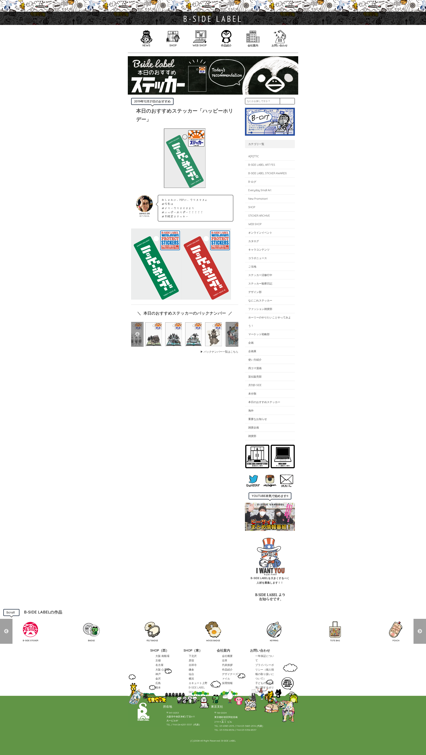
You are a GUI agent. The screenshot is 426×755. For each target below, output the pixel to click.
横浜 (191, 678)
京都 (158, 660)
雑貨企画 (253, 427)
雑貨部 (252, 436)
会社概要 (227, 656)
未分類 (252, 393)
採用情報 (227, 683)
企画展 (252, 351)
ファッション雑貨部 (260, 309)
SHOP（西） (159, 650)
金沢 (158, 678)
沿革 (224, 660)
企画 (251, 342)
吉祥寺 (193, 665)
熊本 (158, 687)
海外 (251, 410)
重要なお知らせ (257, 419)
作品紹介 (227, 669)
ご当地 (252, 266)
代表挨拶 (227, 665)
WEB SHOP (255, 224)
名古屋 (159, 665)
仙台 (191, 674)
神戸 (158, 674)
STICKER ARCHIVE (259, 215)
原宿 (191, 660)
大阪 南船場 (162, 656)
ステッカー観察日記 (260, 283)
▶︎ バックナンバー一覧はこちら (219, 351)
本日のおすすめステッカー (264, 402)
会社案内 (223, 650)
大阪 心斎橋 (162, 669)
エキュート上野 (198, 683)
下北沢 (193, 656)
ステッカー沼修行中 (260, 275)
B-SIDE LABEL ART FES (261, 164)
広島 (158, 683)
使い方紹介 (255, 359)
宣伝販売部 (255, 376)
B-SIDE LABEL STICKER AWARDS (267, 173)
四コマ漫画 (255, 368)
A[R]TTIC (253, 156)
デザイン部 (255, 292)
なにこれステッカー (260, 300)
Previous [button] (137, 334)
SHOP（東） (193, 650)
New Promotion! (258, 198)
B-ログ (252, 181)
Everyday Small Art (259, 190)
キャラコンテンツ (259, 249)
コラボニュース (257, 258)
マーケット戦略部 (259, 334)
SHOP (251, 207)
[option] (153, 334)
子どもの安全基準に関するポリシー (264, 687)
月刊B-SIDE (255, 385)
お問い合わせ (260, 650)
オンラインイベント (260, 232)
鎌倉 (191, 669)
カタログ (253, 241)
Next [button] (232, 334)
